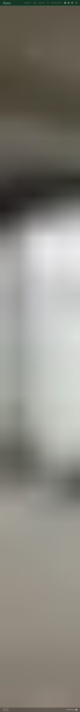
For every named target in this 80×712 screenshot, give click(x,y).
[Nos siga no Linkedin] (72, 3)
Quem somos (42, 2)
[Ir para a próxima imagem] (7, 709)
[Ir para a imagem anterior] (4, 709)
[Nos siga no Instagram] (65, 3)
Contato (35, 2)
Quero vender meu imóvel (56, 2)
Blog (48, 2)
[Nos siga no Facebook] (68, 3)
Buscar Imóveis (27, 2)
